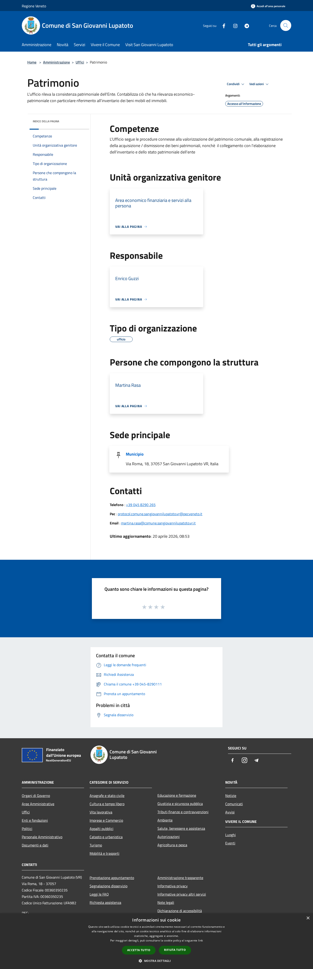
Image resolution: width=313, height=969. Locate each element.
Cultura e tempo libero (107, 804)
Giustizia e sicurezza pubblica (180, 803)
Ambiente (165, 820)
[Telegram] (245, 25)
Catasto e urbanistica (106, 837)
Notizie (230, 795)
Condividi (233, 83)
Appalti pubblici (101, 828)
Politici (27, 828)
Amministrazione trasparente (180, 877)
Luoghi (230, 835)
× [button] (308, 918)
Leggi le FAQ (99, 894)
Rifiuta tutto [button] (175, 950)
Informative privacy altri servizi (181, 894)
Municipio (135, 454)
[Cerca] (285, 25)
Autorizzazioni (168, 836)
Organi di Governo (36, 795)
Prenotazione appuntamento (112, 877)
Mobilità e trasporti (104, 853)
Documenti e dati (35, 845)
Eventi (230, 843)
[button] (156, 960)
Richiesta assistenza (105, 902)
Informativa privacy (172, 886)
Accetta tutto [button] (138, 950)
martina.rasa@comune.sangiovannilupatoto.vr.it (158, 523)
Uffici (80, 62)
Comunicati (234, 804)
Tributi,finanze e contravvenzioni (183, 812)
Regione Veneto (34, 6)
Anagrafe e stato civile (107, 795)
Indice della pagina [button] (46, 121)
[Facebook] (222, 25)
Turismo (96, 845)
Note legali (165, 902)
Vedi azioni (256, 83)
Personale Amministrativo (42, 837)
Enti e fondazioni (35, 820)
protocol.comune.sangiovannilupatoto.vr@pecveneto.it (160, 514)
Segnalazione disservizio (108, 886)
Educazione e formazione (176, 795)
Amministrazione (56, 62)
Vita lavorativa (101, 812)
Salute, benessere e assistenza (181, 828)
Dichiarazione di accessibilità (179, 910)
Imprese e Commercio (106, 820)
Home (31, 62)
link (200, 940)
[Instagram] (233, 25)
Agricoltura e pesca (172, 845)
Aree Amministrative (38, 804)
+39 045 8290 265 (141, 504)
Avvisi (230, 812)
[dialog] (156, 941)
